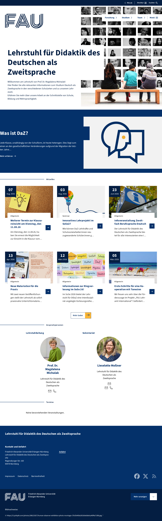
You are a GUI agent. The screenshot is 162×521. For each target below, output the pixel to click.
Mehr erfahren (6, 156)
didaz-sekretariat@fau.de (106, 388)
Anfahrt (62, 451)
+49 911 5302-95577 (111, 388)
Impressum (10, 476)
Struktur (140, 3)
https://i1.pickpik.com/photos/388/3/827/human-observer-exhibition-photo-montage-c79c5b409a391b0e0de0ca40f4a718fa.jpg (54, 515)
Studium (126, 17)
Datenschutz (23, 476)
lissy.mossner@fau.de (109, 384)
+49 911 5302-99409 (54, 391)
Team (139, 17)
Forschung (109, 17)
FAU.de (129, 3)
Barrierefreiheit (38, 476)
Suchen (152, 3)
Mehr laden (78, 315)
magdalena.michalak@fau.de (49, 391)
